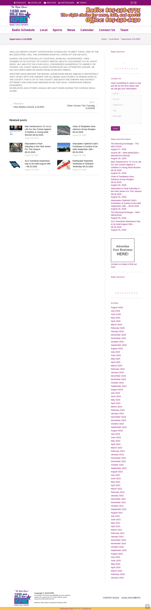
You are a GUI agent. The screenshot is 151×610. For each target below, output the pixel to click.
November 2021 (118, 502)
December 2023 (118, 417)
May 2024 (115, 400)
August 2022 (117, 471)
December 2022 (118, 458)
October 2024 (117, 383)
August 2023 (117, 430)
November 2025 (118, 338)
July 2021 (115, 516)
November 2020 (118, 543)
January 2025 (117, 372)
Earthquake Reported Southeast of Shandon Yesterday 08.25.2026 (83, 164)
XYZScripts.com (86, 608)
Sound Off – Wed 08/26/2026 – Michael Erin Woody (125, 154)
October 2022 (117, 465)
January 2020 (117, 578)
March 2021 (116, 530)
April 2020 (115, 567)
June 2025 (116, 355)
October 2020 (117, 547)
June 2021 (116, 519)
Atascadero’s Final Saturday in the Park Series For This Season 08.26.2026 (38, 147)
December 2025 (118, 335)
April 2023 (115, 444)
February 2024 (118, 410)
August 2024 (117, 389)
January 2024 (117, 413)
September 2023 (119, 427)
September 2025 (119, 345)
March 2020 (116, 571)
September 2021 (119, 509)
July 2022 (115, 475)
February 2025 (118, 369)
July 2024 (115, 393)
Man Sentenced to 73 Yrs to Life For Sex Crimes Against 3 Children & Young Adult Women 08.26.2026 (38, 130)
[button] (115, 68)
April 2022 (115, 485)
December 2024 (118, 376)
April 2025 (115, 362)
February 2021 (118, 533)
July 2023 (115, 434)
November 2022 (118, 461)
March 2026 (116, 324)
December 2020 (118, 540)
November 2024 (118, 379)
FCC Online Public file (56, 597)
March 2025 (116, 365)
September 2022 (119, 468)
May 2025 (115, 359)
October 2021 (117, 506)
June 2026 (116, 314)
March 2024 (116, 406)
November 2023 (118, 420)
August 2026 (117, 307)
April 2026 (115, 321)
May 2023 (115, 441)
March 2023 (116, 448)
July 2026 (115, 311)
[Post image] (15, 130)
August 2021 (117, 513)
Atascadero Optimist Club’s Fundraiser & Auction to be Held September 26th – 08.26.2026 (85, 147)
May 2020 (115, 564)
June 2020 (116, 560)
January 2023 (117, 454)
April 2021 (115, 526)
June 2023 (116, 437)
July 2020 (115, 557)
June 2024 (116, 396)
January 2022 (117, 495)
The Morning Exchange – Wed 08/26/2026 (125, 213)
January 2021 (117, 536)
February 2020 (118, 574)
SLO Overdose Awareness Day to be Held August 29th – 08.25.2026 (38, 164)
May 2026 (115, 318)
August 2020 (117, 554)
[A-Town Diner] (126, 63)
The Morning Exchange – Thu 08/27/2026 (125, 145)
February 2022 (118, 492)
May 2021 (115, 523)
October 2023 (117, 424)
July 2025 (115, 352)
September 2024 (119, 386)
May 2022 (115, 482)
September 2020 (119, 550)
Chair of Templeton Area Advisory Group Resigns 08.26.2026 (84, 129)
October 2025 (117, 342)
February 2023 (118, 451)
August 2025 (117, 348)
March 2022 (116, 489)
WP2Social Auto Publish (66, 608)
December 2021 (118, 499)
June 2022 (116, 478)
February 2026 (118, 328)
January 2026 (117, 331)
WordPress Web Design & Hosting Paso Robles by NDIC (50, 602)
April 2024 (115, 403)
